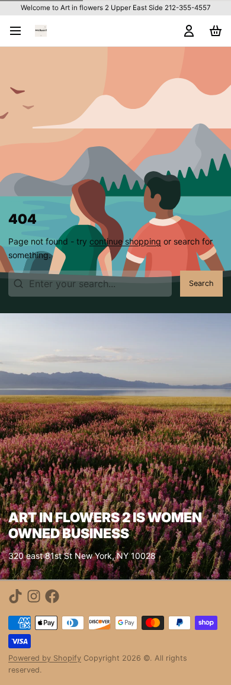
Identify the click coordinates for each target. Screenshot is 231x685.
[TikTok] (15, 596)
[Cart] (213, 31)
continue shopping (125, 241)
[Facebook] (52, 596)
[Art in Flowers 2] (41, 31)
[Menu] (19, 31)
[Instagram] (34, 596)
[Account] (187, 31)
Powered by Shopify (44, 658)
